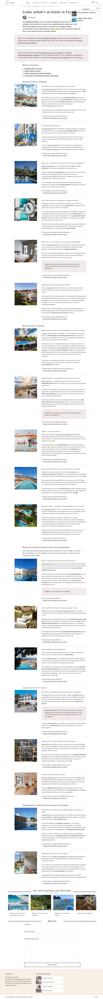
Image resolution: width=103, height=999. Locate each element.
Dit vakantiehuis (61, 817)
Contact (96, 997)
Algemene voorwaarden (27, 997)
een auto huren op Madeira (60, 57)
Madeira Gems (46, 744)
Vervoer (44, 2)
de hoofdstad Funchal (61, 819)
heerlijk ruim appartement (59, 856)
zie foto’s (44, 350)
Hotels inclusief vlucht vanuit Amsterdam (38, 73)
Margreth (33, 17)
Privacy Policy (19, 997)
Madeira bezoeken (32, 22)
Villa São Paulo (46, 815)
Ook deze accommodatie (49, 777)
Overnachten (52, 2)
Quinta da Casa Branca (48, 166)
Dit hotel (44, 333)
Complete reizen (73, 2)
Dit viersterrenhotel (47, 128)
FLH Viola (44, 695)
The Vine (44, 611)
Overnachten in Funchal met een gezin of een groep (41, 76)
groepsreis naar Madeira (49, 38)
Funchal (55, 22)
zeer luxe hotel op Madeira (63, 434)
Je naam (27, 924)
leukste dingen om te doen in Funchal (51, 53)
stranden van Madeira (52, 149)
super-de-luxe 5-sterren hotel (63, 611)
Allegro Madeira (46, 381)
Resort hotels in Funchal (33, 71)
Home (24, 6)
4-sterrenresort (48, 509)
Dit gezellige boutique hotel (49, 89)
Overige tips (62, 2)
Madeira (28, 2)
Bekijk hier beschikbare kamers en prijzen (55, 118)
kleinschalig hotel (52, 245)
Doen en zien (35, 2)
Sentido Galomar (46, 564)
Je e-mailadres (29, 931)
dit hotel (50, 288)
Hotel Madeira (36, 6)
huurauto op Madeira (53, 145)
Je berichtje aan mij (31, 939)
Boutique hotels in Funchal (33, 68)
